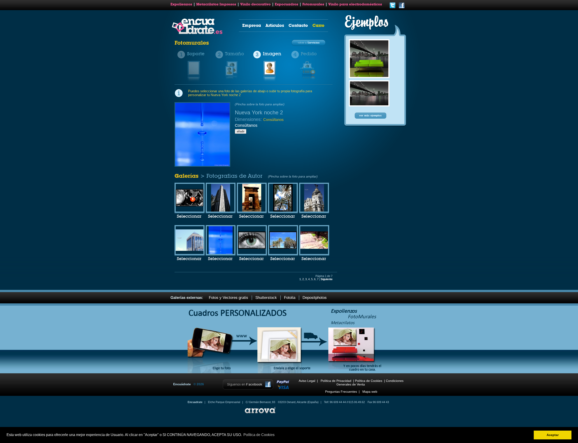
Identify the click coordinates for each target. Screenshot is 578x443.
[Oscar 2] (220, 210)
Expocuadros (286, 4)
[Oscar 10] (189, 205)
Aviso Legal (307, 381)
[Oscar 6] (189, 249)
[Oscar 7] (221, 253)
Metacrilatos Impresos (216, 4)
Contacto (298, 25)
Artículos (275, 25)
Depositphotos (315, 297)
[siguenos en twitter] (392, 7)
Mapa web (369, 391)
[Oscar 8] (252, 247)
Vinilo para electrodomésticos (355, 4)
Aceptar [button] (553, 435)
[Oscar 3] (251, 210)
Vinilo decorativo (255, 4)
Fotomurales (313, 4)
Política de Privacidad (336, 381)
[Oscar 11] (314, 247)
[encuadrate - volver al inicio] (198, 33)
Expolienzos (181, 4)
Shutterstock (266, 297)
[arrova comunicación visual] (259, 413)
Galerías (187, 176)
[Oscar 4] (283, 210)
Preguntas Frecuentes (341, 391)
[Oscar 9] (283, 247)
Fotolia (289, 297)
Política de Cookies (368, 381)
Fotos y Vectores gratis (228, 297)
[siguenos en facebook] (402, 7)
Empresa (251, 25)
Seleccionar (189, 217)
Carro (318, 25)
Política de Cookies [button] (259, 435)
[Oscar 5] (314, 210)
